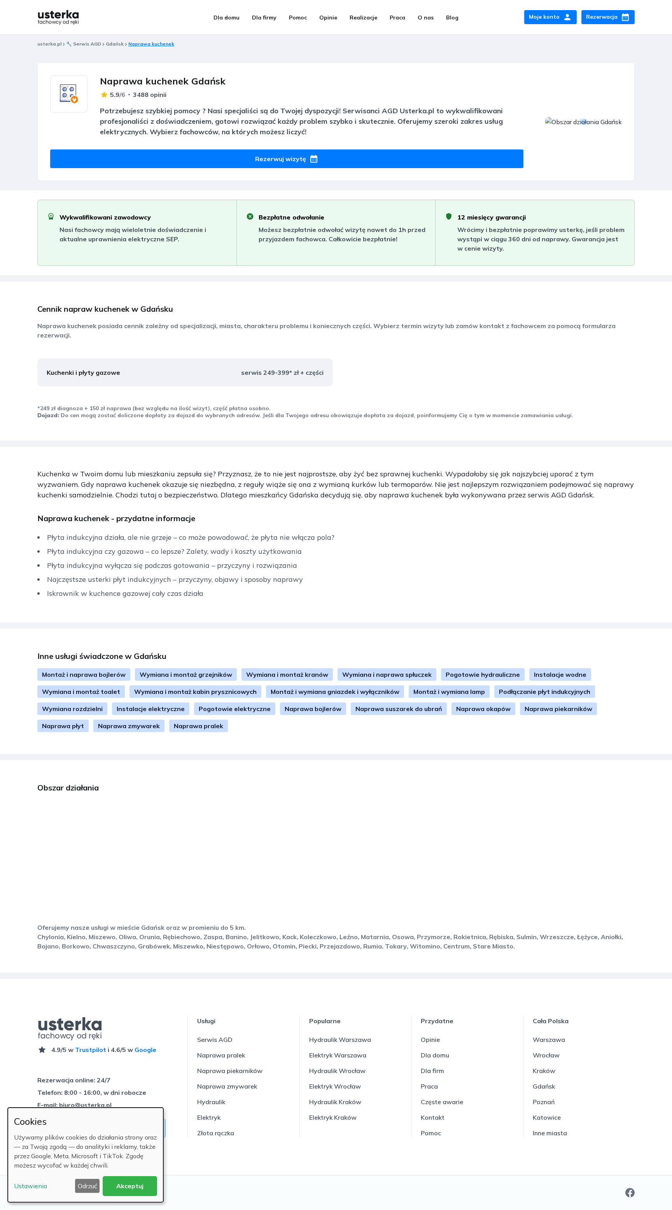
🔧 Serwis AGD (83, 44)
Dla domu (227, 17)
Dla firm (432, 1071)
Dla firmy (264, 17)
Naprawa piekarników (558, 709)
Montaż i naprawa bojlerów (84, 674)
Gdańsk (115, 44)
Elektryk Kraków (333, 1117)
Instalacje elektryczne (151, 709)
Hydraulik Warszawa (340, 1039)
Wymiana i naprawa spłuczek (387, 674)
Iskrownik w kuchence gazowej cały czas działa (125, 593)
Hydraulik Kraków (335, 1102)
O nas (426, 17)
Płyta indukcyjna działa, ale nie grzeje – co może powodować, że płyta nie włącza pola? (190, 537)
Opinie (328, 17)
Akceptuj (130, 1186)
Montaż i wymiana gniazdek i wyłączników (335, 691)
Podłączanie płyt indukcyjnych (544, 691)
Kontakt (432, 1117)
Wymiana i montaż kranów (287, 674)
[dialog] (85, 1155)
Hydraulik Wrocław (337, 1071)
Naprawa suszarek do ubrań (398, 709)
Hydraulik (211, 1102)
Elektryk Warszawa (337, 1055)
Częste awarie (442, 1102)
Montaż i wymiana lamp (449, 691)
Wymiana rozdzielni (72, 709)
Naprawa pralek (198, 726)
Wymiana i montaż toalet (81, 691)
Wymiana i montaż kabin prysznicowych (195, 691)
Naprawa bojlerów (313, 709)
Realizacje (363, 17)
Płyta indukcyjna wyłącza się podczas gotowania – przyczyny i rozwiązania (172, 565)
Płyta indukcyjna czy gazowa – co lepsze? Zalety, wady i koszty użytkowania (174, 551)
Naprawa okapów (483, 709)
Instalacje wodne (560, 674)
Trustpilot (90, 1050)
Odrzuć (87, 1186)
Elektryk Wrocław (335, 1086)
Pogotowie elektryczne (235, 709)
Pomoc (298, 17)
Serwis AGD (215, 1039)
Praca (397, 17)
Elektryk (208, 1117)
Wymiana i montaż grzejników (186, 674)
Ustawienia (30, 1186)
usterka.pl (49, 44)
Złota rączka (215, 1133)
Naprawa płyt (63, 726)
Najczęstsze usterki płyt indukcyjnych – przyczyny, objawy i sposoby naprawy (175, 579)
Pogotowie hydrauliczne (483, 674)
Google (145, 1050)
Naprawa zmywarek (129, 726)
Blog (452, 17)
